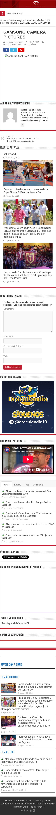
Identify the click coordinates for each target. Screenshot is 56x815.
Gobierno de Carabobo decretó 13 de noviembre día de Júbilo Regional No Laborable (23, 784)
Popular (6, 484)
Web (5, 356)
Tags (27, 484)
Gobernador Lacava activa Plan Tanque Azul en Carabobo (25, 771)
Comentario (8, 309)
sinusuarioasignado (14, 42)
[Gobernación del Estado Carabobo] (28, 4)
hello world (9, 154)
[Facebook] (25, 810)
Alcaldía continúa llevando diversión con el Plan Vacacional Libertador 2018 (27, 760)
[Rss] (22, 810)
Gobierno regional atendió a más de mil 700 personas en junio (22, 138)
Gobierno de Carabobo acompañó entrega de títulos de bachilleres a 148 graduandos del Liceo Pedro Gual (27, 275)
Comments (38, 484)
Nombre (8, 336)
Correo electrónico (13, 346)
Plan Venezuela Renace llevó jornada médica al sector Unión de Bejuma (35, 739)
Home (3, 20)
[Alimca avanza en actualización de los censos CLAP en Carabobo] (3, 524)
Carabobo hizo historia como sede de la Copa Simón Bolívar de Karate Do (25, 191)
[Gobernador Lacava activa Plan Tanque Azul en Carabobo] (3, 502)
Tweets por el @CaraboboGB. (16, 623)
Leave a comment (14, 44)
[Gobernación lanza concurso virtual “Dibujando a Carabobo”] (3, 535)
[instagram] (34, 810)
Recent (17, 484)
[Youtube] (30, 810)
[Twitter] (27, 810)
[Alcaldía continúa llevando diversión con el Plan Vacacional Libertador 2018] (3, 491)
